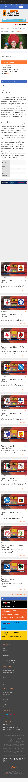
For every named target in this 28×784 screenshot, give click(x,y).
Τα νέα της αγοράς (7, 692)
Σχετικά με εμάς (14, 767)
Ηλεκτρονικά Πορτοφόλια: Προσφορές (12, 662)
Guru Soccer (13, 766)
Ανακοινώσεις (6, 694)
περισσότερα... (22, 291)
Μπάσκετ (5, 704)
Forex (4, 706)
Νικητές (5, 684)
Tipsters (5, 650)
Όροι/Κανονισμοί (7, 680)
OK (21, 7)
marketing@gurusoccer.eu (12, 727)
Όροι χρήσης (14, 768)
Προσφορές (6, 658)
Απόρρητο (14, 770)
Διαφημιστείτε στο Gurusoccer (13, 729)
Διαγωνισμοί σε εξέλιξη (8, 672)
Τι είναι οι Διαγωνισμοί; (8, 670)
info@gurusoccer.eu (10, 724)
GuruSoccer (4, 2)
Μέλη (4, 682)
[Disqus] (14, 203)
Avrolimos (19, 31)
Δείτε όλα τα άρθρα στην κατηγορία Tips (17, 594)
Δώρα (4, 677)
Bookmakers (6, 655)
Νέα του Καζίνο (7, 697)
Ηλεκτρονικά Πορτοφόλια (9, 660)
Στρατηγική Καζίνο (7, 699)
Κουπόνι (5, 675)
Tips (25, 277)
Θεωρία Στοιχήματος (8, 653)
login (7, 773)
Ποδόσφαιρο (6, 702)
